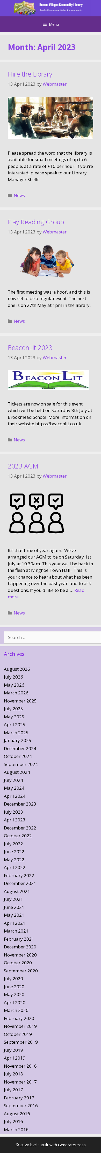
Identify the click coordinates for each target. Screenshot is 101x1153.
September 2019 (21, 1042)
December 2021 (20, 883)
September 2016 (21, 1105)
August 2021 (17, 891)
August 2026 (17, 669)
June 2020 (14, 987)
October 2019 (18, 1034)
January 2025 (17, 740)
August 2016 (17, 1114)
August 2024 (17, 772)
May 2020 (14, 994)
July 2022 (13, 844)
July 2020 (13, 978)
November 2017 (20, 1082)
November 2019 (20, 1026)
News (19, 195)
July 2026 (13, 677)
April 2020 (14, 1002)
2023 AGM (23, 465)
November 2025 (20, 701)
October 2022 (18, 836)
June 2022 (14, 851)
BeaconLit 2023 (30, 347)
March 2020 (16, 1010)
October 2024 (18, 756)
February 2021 (19, 939)
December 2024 (20, 748)
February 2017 (19, 1098)
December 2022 (20, 828)
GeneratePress (72, 1144)
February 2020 (19, 1018)
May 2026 (14, 685)
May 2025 (14, 717)
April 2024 (14, 796)
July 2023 (13, 812)
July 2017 (13, 1090)
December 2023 (20, 804)
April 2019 (14, 1058)
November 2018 (20, 1066)
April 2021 (14, 923)
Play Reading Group (36, 221)
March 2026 (16, 693)
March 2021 (16, 931)
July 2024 (13, 780)
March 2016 (16, 1129)
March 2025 (16, 733)
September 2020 (21, 971)
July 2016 (13, 1121)
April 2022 (14, 867)
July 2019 (13, 1050)
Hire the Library (30, 73)
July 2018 (13, 1074)
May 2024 (14, 788)
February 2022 (19, 875)
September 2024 (21, 764)
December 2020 (20, 947)
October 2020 (18, 963)
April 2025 (14, 724)
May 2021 (14, 915)
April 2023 (14, 820)
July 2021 (13, 899)
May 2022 (14, 860)
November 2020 (20, 955)
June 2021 (14, 907)
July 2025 (13, 709)
